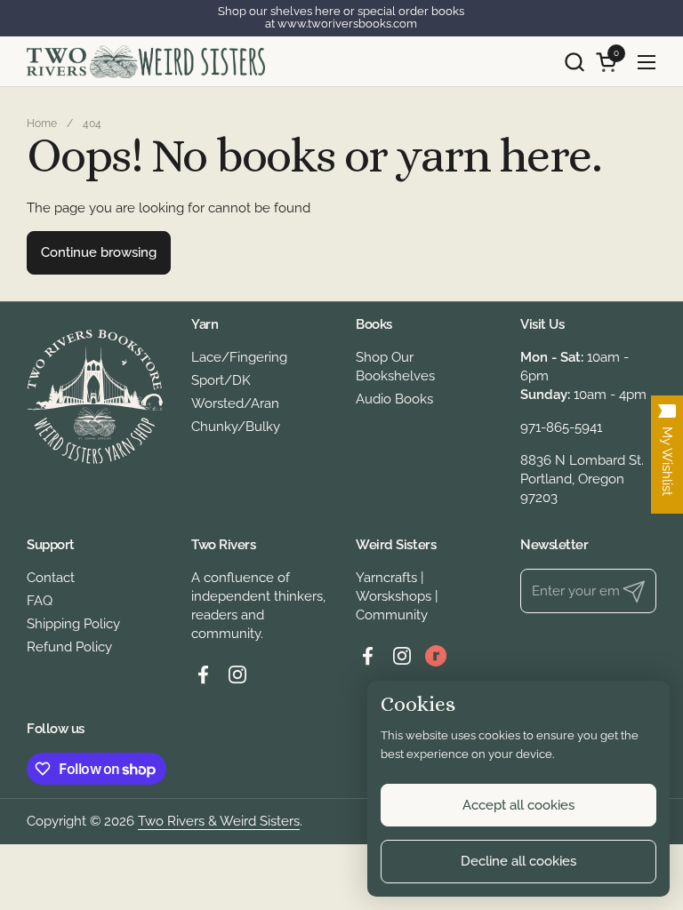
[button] (574, 62)
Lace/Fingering (239, 357)
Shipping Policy (73, 624)
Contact (51, 578)
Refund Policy (69, 647)
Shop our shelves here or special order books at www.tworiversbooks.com (341, 17)
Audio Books (394, 399)
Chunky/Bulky (235, 427)
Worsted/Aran (235, 403)
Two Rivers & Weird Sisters (219, 821)
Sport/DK (221, 380)
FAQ (39, 601)
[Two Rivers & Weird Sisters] (146, 61)
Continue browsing (99, 252)
